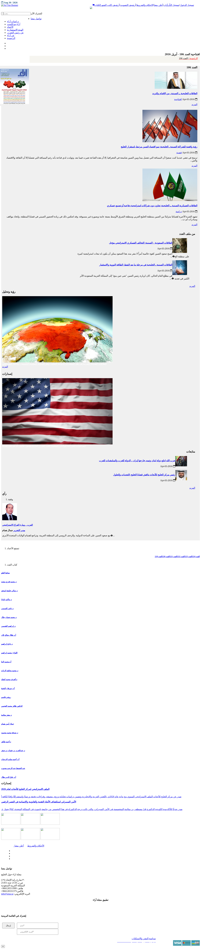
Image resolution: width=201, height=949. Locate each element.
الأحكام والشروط (35, 845)
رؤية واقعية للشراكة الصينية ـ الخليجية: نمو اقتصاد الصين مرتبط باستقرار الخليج (159, 146)
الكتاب (97, 5)
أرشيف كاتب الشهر (110, 5)
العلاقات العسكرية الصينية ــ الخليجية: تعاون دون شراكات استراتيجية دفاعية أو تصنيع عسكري (152, 205)
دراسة (179, 211)
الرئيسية (188, 58)
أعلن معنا (158, 5)
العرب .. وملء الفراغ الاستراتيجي (17, 525)
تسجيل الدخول (187, 5)
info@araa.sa (7, 894)
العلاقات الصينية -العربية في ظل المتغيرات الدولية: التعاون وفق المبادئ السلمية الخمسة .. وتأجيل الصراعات (54, 364)
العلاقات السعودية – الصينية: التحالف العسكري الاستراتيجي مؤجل (140, 243)
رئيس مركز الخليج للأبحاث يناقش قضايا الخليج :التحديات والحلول (144, 474)
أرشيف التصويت (128, 5)
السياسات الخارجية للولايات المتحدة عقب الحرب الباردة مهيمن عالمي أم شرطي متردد (44, 446)
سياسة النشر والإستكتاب (144, 938)
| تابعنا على (58, 859)
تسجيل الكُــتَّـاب (171, 5)
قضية (179, 152)
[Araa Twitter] (7, 45)
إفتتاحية (178, 99)
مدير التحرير (19, 530)
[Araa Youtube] (7, 48)
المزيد (194, 104)
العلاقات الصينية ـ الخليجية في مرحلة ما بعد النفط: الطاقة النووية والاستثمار (135, 264)
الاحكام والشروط (144, 5)
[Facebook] (7, 42)
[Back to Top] (3, 946)
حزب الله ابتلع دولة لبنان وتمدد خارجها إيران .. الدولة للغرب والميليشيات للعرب (137, 460)
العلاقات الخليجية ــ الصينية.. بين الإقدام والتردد (174, 93)
